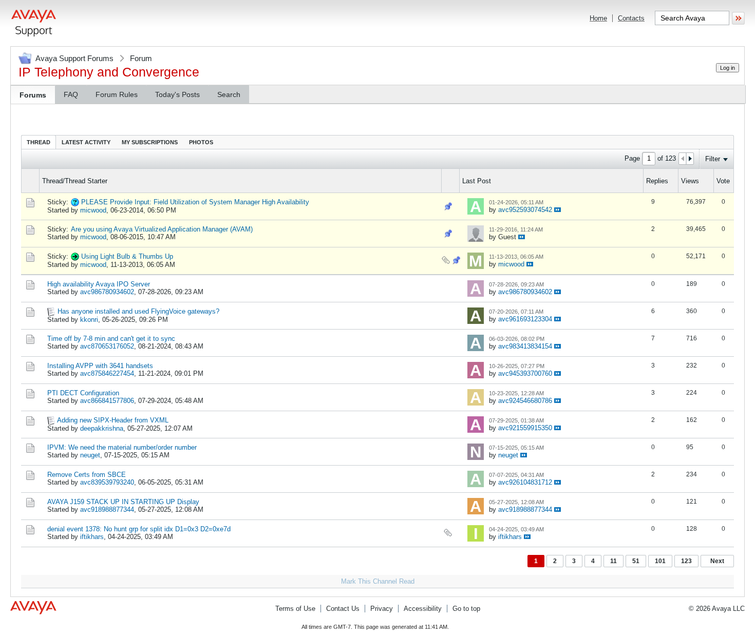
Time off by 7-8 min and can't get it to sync (111, 338)
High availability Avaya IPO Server (98, 284)
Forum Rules (117, 94)
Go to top (466, 608)
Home (598, 18)
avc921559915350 (525, 428)
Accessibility (423, 608)
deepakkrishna (101, 428)
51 (635, 561)
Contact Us (343, 608)
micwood (93, 210)
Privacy (381, 608)
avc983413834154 (525, 346)
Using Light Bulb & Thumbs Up (127, 256)
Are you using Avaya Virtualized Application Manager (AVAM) (162, 229)
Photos (201, 142)
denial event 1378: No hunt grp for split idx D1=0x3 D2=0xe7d (139, 529)
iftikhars (92, 537)
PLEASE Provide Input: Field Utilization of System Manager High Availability (195, 202)
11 (613, 561)
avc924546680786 (525, 401)
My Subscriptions (150, 142)
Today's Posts (177, 94)
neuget (90, 455)
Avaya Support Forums (74, 58)
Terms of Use (295, 608)
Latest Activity (86, 142)
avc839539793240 (107, 482)
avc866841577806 (107, 401)
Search (228, 94)
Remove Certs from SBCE (86, 474)
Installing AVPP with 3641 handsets (100, 366)
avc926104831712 (525, 482)
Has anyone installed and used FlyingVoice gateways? (138, 311)
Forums (33, 95)
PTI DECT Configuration (83, 393)
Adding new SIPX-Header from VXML (112, 420)
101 (660, 561)
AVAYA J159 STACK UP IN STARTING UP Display (123, 502)
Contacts (631, 18)
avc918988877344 (107, 509)
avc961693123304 (525, 319)
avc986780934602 (107, 292)
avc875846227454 (107, 373)
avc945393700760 (525, 373)
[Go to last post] (557, 209)
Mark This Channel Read (377, 581)
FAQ (71, 94)
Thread (38, 142)
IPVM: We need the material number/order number (122, 447)
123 (686, 561)
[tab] (38, 142)
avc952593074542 (525, 210)
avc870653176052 (107, 346)
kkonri (89, 319)
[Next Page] (689, 158)
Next (717, 561)
